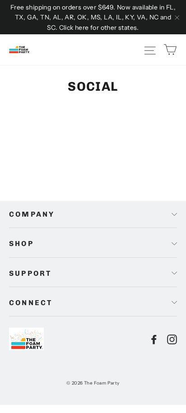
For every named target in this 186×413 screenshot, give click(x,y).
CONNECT (30, 302)
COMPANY (32, 214)
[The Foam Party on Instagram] (172, 339)
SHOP (21, 243)
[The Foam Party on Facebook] (154, 339)
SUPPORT (30, 273)
